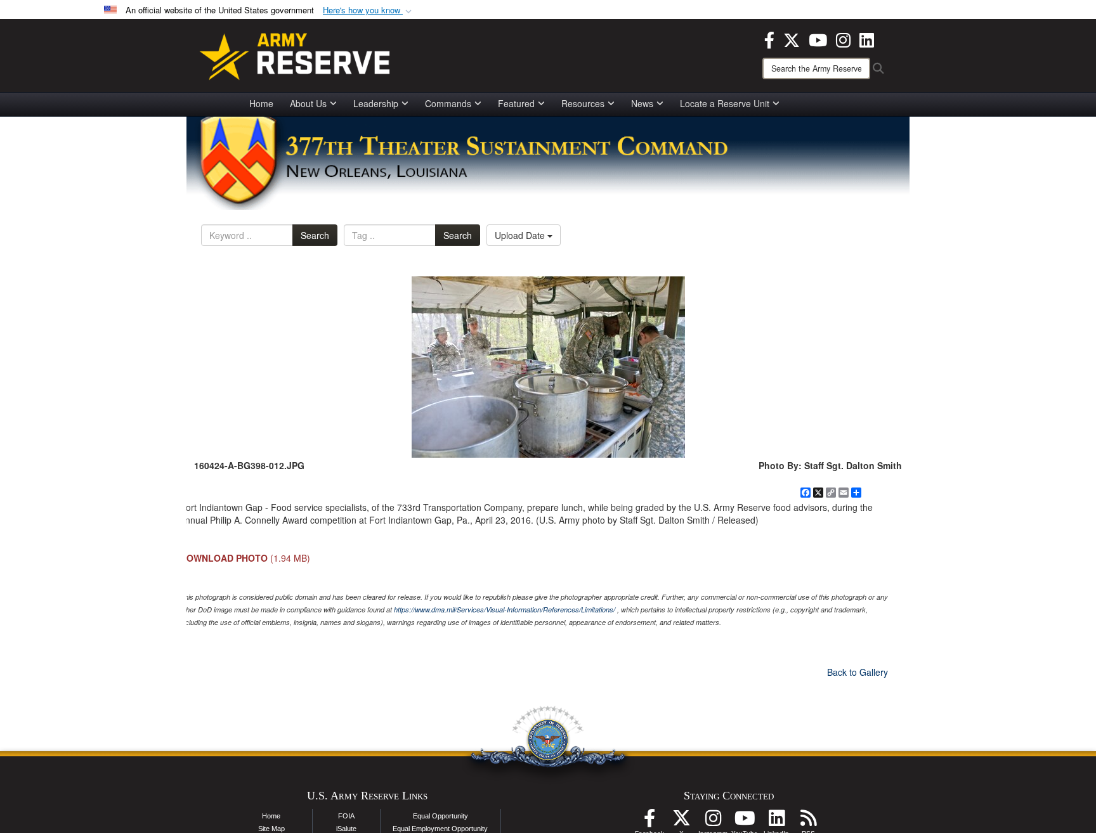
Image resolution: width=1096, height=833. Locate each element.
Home (261, 103)
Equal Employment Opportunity (440, 828)
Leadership (375, 103)
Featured (516, 103)
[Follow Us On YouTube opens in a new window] (744, 822)
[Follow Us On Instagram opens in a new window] (713, 822)
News (642, 103)
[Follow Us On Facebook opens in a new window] (649, 822)
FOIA (346, 816)
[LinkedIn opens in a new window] (866, 38)
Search (315, 235)
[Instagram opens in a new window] (843, 38)
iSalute (346, 828)
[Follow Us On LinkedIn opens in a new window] (776, 822)
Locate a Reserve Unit (724, 103)
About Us (308, 103)
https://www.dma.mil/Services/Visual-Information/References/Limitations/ (504, 609)
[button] (368, 10)
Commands (448, 103)
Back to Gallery (857, 672)
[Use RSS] (808, 822)
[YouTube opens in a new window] (818, 38)
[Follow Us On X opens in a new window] (681, 822)
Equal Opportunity (440, 816)
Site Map (271, 828)
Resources (582, 103)
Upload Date (521, 235)
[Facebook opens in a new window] (769, 38)
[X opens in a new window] (791, 38)
